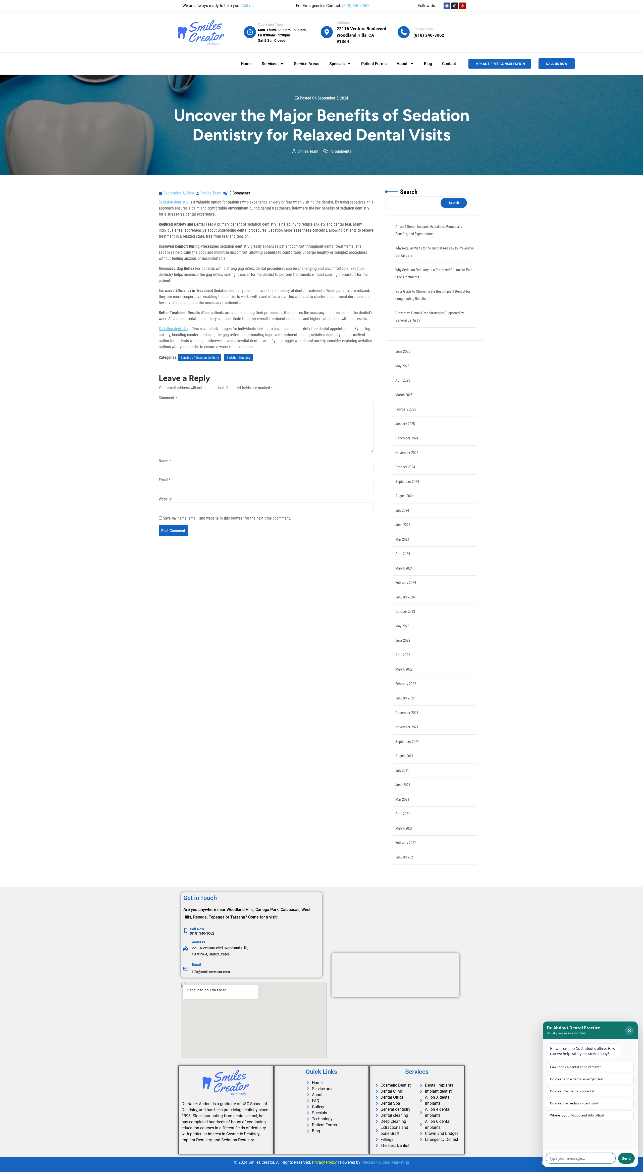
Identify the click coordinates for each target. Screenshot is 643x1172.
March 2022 (403, 669)
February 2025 (405, 409)
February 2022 (405, 684)
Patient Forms (374, 63)
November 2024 (406, 452)
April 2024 (402, 553)
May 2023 (402, 626)
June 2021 (402, 785)
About (402, 63)
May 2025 (402, 366)
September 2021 (407, 741)
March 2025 (403, 395)
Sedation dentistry (173, 202)
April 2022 (402, 655)
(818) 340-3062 (355, 5)
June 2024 (402, 525)
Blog (428, 63)
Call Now (197, 929)
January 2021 (405, 857)
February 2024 (405, 582)
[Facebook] (447, 6)
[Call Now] (185, 930)
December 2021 (406, 712)
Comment (168, 397)
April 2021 (402, 813)
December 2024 (406, 438)
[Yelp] (462, 6)
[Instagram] (454, 6)
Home (246, 63)
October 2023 (405, 611)
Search (408, 191)
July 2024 (402, 510)
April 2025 (402, 380)
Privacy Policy (324, 1162)
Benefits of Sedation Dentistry (200, 358)
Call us (247, 5)
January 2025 (405, 424)
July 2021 (402, 770)
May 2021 (402, 799)
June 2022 (402, 640)
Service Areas (306, 63)
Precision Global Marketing (385, 1162)
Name (165, 460)
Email (165, 480)
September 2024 (407, 481)
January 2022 (405, 698)
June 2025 (402, 351)
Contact (449, 63)
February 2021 (405, 842)
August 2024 (404, 496)
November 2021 (406, 727)
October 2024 (405, 467)
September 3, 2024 (179, 192)
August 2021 (404, 756)
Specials (337, 63)
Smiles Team (211, 192)
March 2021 (403, 828)
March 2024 (403, 568)
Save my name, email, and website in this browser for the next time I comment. (227, 518)
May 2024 (402, 539)
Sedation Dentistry (238, 358)
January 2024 (405, 597)
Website (165, 499)
